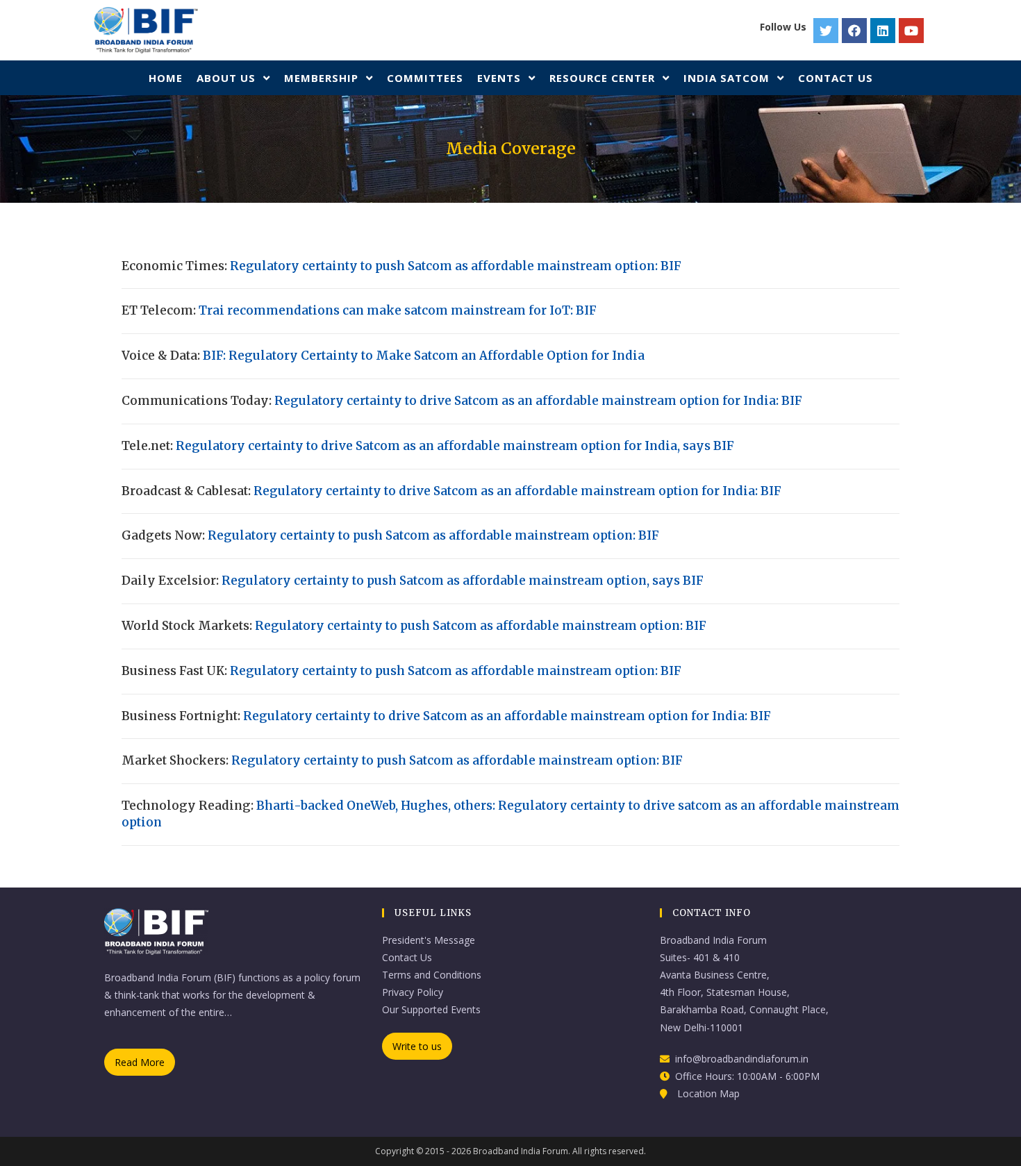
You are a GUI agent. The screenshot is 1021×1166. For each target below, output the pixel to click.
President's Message (428, 940)
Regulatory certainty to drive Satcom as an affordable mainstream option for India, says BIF (455, 445)
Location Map (708, 1093)
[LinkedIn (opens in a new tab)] (884, 30)
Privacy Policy (412, 992)
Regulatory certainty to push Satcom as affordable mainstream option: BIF (455, 266)
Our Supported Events (431, 1009)
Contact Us (407, 957)
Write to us (417, 1046)
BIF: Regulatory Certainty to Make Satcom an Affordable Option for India (424, 355)
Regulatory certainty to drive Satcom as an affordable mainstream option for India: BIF (538, 400)
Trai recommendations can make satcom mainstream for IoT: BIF (398, 310)
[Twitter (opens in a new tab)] (827, 30)
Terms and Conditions (431, 974)
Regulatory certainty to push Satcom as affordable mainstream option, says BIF (463, 580)
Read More (140, 1062)
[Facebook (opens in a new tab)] (856, 30)
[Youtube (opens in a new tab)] (913, 30)
